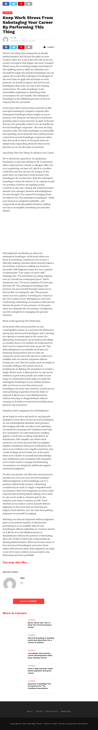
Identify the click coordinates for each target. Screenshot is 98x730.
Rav (14, 38)
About (30, 711)
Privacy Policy (52, 711)
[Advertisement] (29, 233)
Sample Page (66, 711)
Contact (39, 711)
